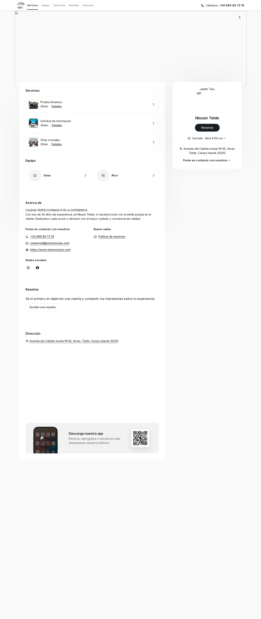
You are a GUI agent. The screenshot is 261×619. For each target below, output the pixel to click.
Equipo (46, 5)
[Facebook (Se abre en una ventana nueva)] (37, 268)
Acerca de (59, 5)
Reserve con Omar (58, 175)
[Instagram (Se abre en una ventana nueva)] (28, 268)
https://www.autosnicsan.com (50, 249)
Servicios (32, 5)
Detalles (57, 106)
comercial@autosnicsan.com (49, 243)
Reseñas (74, 5)
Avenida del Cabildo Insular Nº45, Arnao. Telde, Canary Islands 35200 (209, 151)
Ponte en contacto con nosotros (205, 160)
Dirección (88, 5)
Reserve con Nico (126, 175)
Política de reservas (111, 236)
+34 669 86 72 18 (231, 5)
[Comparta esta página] (239, 17)
